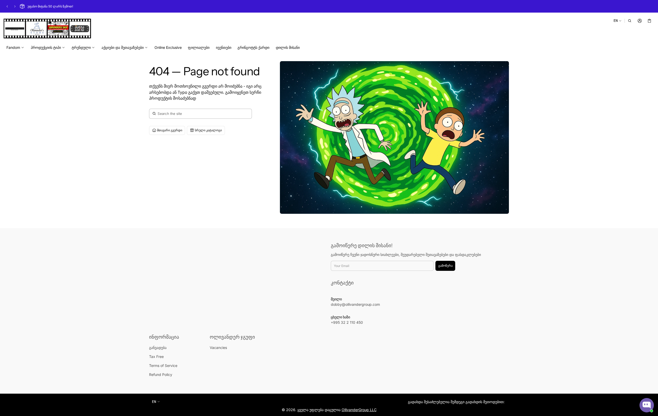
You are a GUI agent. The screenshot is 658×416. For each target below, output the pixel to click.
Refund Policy (160, 374)
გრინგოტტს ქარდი (253, 47)
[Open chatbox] (646, 405)
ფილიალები (198, 47)
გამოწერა (445, 265)
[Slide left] (7, 6)
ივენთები (223, 47)
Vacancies (218, 347)
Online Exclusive (168, 47)
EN (616, 20)
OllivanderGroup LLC (359, 410)
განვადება (158, 347)
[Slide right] (15, 6)
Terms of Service (163, 365)
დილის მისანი (288, 47)
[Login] (640, 20)
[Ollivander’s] (47, 28)
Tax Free (156, 356)
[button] (630, 20)
